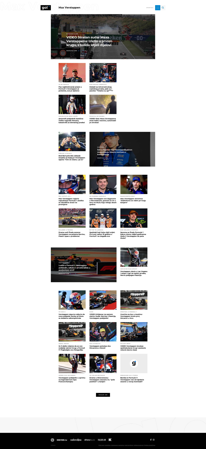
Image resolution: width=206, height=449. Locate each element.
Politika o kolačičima (149, 445)
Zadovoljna (76, 440)
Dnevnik (62, 440)
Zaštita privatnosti (139, 445)
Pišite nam (101, 445)
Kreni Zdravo (110, 440)
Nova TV (52, 440)
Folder (102, 440)
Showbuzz (89, 440)
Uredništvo (108, 445)
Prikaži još (103, 394)
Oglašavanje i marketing (117, 445)
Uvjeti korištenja (128, 445)
